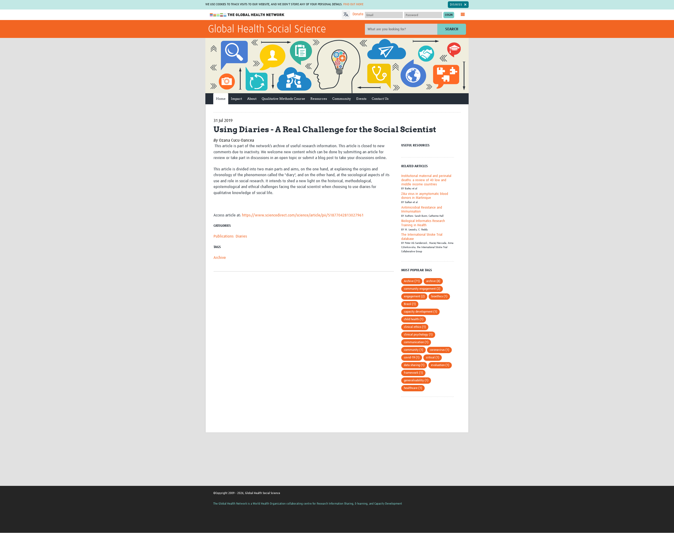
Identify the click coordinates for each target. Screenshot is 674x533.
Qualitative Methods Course (283, 99)
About (251, 99)
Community (341, 99)
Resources (318, 99)
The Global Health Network (247, 15)
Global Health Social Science (267, 29)
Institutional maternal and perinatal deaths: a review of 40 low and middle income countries (426, 180)
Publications (224, 236)
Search (451, 29)
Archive (220, 258)
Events (361, 99)
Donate (358, 14)
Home (221, 99)
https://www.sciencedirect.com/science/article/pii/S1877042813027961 (303, 215)
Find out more (353, 4)
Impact (236, 99)
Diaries (241, 236)
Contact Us (380, 99)
